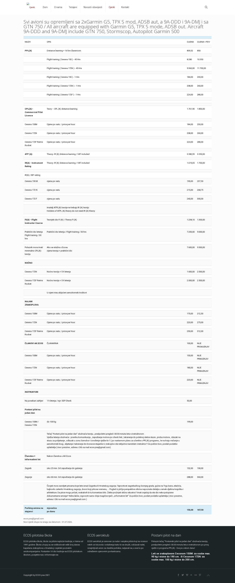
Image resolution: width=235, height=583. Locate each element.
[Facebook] (178, 575)
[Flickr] (195, 575)
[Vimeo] (187, 575)
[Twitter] (182, 575)
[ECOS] (31, 7)
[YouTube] (191, 575)
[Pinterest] (200, 575)
